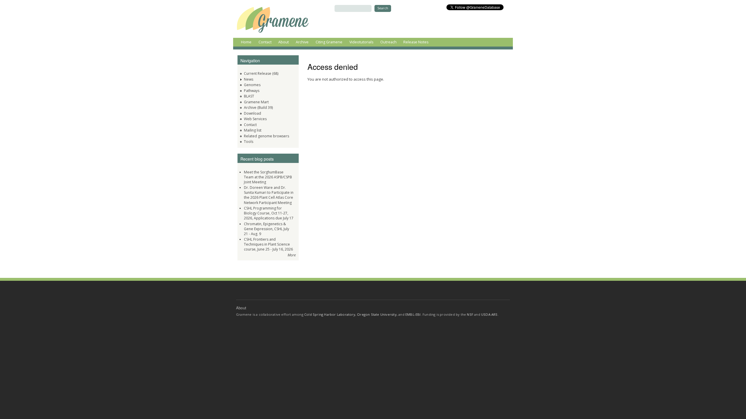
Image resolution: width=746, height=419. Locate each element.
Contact (265, 42)
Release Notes (415, 42)
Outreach (388, 42)
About (283, 42)
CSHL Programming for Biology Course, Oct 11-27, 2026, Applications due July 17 (268, 213)
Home (246, 42)
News (248, 79)
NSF (470, 314)
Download (252, 113)
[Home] (273, 19)
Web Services (255, 118)
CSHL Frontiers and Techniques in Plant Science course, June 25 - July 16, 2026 (268, 244)
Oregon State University (377, 314)
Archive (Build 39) (258, 107)
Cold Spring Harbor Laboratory (329, 314)
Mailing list (252, 130)
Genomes (252, 84)
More (292, 255)
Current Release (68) (261, 73)
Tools (248, 141)
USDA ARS (489, 314)
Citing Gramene (329, 42)
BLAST (249, 96)
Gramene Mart (256, 102)
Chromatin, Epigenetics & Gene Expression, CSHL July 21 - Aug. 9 (266, 228)
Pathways (251, 90)
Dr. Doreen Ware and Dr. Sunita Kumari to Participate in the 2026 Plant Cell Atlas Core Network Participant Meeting (268, 195)
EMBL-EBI (413, 314)
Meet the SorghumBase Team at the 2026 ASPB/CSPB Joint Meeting (268, 177)
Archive (302, 42)
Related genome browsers (266, 136)
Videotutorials (361, 42)
